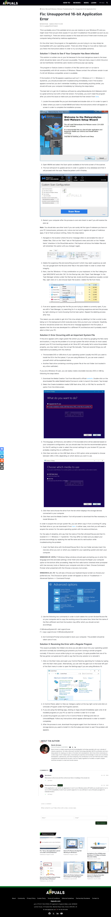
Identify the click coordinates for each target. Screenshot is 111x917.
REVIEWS (76, 3)
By (40, 24)
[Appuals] (10, 2)
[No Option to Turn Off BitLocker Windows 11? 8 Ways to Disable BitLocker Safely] (97, 844)
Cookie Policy (41, 898)
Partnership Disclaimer (83, 898)
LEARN (93, 3)
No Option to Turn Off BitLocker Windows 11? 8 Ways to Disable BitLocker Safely (96, 855)
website (90, 378)
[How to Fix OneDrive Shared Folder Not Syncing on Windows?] (50, 868)
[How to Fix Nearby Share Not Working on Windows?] (97, 867)
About (14, 898)
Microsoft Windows (51, 9)
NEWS (86, 3)
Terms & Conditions (54, 898)
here (97, 96)
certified (47, 26)
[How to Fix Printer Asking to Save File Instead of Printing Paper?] (74, 867)
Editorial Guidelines (68, 898)
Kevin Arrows (44, 24)
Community (21, 898)
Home (43, 9)
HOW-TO (66, 3)
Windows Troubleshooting (64, 9)
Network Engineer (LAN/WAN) (59, 747)
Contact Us (95, 898)
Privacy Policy (31, 898)
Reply (50, 780)
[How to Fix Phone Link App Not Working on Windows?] (74, 843)
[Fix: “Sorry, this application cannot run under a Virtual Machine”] (50, 843)
